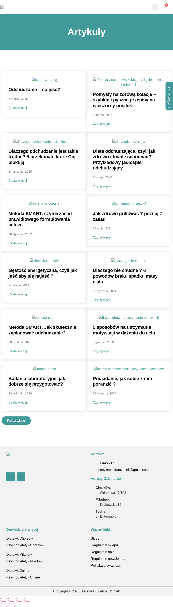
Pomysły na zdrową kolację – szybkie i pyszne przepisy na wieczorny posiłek (124, 100)
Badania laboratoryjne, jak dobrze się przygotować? (36, 381)
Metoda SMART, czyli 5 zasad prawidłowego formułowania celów (40, 219)
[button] (155, 7)
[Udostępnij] (19, 600)
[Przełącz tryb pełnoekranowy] (11, 600)
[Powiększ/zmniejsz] (3, 600)
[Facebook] (10, 476)
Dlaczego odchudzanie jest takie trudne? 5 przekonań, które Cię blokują (43, 157)
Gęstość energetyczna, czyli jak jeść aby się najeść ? (42, 273)
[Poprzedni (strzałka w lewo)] (3, 605)
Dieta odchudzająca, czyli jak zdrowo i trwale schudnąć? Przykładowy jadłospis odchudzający (124, 160)
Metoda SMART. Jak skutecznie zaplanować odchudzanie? (42, 330)
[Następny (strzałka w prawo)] (11, 605)
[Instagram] (21, 476)
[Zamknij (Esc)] (27, 600)
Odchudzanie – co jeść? (34, 89)
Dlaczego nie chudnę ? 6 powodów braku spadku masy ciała (125, 276)
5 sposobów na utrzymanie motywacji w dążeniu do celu (124, 330)
